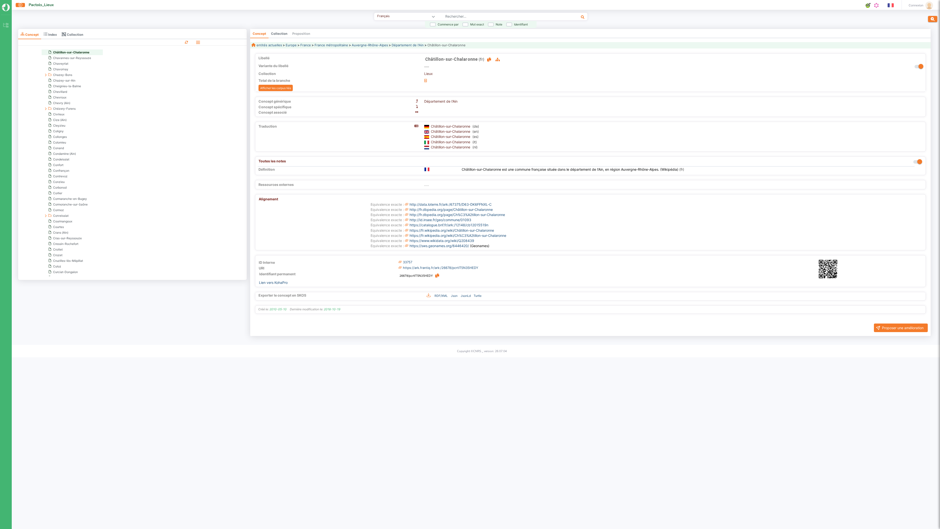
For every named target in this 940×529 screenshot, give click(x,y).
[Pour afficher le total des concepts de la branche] (425, 80)
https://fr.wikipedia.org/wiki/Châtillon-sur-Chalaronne (452, 230)
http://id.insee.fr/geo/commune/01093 (440, 220)
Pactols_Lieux (41, 5)
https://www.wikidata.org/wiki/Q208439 (442, 241)
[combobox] (496, 17)
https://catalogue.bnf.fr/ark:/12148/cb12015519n (449, 225)
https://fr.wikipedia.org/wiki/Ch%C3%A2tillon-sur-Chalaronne (458, 235)
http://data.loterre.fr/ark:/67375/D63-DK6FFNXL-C (451, 204)
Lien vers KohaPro (273, 282)
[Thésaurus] (6, 26)
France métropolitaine (331, 45)
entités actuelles (269, 45)
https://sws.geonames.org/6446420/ (439, 246)
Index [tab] (52, 34)
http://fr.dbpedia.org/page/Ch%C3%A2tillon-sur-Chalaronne (457, 215)
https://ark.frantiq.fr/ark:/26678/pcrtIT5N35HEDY (440, 268)
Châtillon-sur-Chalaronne (451, 126)
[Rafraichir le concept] (186, 42)
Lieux (428, 74)
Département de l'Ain (408, 45)
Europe (291, 45)
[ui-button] (20, 5)
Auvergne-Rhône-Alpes (370, 45)
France (305, 45)
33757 (407, 262)
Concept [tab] (31, 34)
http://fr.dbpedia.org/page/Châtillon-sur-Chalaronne (451, 209)
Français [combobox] (383, 16)
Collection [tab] (74, 34)
